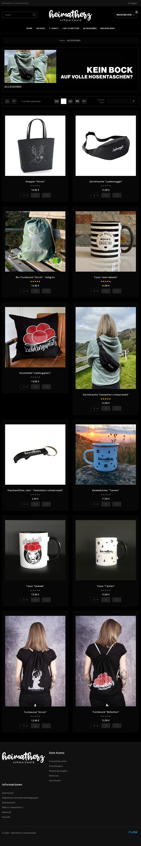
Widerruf (6, 812)
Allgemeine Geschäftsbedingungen (20, 797)
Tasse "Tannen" (106, 586)
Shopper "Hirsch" (35, 181)
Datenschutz (8, 802)
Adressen (54, 775)
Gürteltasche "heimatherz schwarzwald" (106, 394)
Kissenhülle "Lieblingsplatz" (35, 373)
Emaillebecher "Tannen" (105, 490)
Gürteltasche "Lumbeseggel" (105, 181)
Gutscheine (55, 780)
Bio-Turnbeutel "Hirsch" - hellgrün (35, 277)
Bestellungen (56, 766)
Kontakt (6, 817)
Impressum (7, 792)
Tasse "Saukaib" (35, 586)
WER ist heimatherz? (12, 807)
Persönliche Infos (58, 761)
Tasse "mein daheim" (106, 277)
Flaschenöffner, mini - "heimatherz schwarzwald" (35, 490)
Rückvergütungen (58, 770)
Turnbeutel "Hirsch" (35, 712)
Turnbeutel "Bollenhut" (105, 711)
